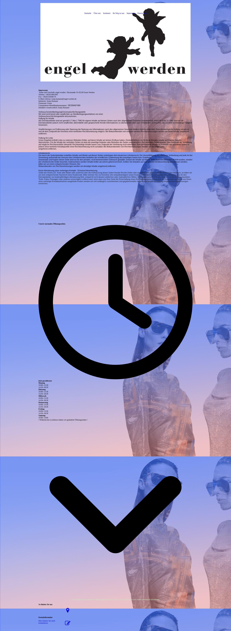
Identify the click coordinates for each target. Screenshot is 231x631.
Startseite (87, 13)
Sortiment (106, 13)
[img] (115, 42)
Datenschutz (142, 13)
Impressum (131, 13)
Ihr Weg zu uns (118, 13)
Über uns (97, 13)
